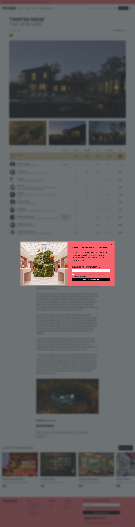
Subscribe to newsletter (91, 279)
